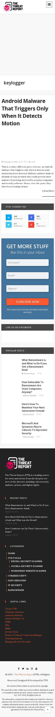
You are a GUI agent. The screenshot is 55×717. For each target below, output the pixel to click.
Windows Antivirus (14, 612)
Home (11, 553)
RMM (7, 628)
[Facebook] (19, 669)
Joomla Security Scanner (27, 566)
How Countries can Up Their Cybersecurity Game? (26, 530)
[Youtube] (36, 669)
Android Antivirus (13, 615)
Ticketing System (13, 638)
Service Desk (11, 632)
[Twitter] (23, 669)
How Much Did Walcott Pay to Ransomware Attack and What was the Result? (26, 518)
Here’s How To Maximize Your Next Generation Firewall (33, 407)
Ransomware (29, 374)
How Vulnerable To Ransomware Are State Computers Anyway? (33, 387)
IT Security (15, 585)
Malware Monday (29, 396)
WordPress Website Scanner (28, 571)
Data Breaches (17, 580)
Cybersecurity (28, 414)
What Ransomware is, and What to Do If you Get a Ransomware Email (34, 364)
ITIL (7, 625)
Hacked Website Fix (14, 618)
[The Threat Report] (13, 6)
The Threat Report (24, 674)
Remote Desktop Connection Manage (23, 635)
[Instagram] (32, 669)
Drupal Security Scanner (26, 561)
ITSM (7, 622)
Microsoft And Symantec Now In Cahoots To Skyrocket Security (34, 428)
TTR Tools (14, 558)
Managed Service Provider (18, 641)
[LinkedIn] (27, 669)
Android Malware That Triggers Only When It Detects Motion (25, 112)
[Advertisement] (27, 46)
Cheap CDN (11, 608)
